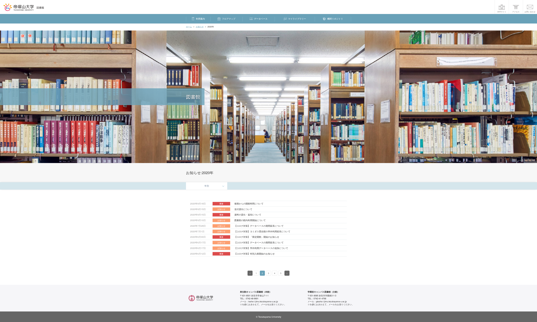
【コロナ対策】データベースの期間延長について (259, 225)
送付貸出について (243, 209)
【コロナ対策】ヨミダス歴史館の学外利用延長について (262, 231)
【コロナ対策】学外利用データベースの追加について (261, 248)
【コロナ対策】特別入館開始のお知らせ (254, 253)
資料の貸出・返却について (247, 214)
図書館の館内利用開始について (250, 220)
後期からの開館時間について (248, 203)
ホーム (189, 26)
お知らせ (200, 26)
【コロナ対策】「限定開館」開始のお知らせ (256, 236)
